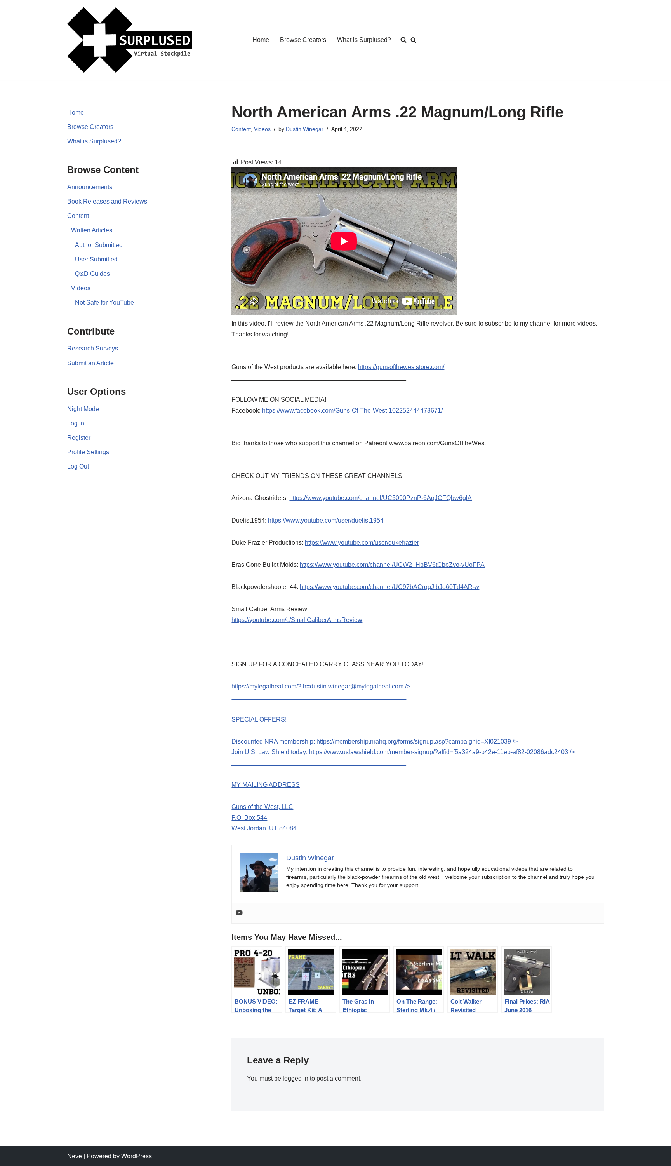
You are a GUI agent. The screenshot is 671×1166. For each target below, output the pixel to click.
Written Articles (91, 230)
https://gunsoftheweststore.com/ (401, 367)
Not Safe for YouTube (104, 302)
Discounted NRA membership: (273, 741)
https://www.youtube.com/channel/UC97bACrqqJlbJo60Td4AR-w (389, 587)
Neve (74, 1156)
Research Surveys (92, 348)
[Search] (413, 40)
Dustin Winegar (304, 129)
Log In (75, 423)
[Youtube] (239, 913)
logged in (295, 1078)
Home (260, 40)
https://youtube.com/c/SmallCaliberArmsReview (296, 620)
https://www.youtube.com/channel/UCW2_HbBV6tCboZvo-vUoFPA (392, 564)
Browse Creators (303, 40)
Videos (80, 288)
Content (78, 216)
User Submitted (96, 259)
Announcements (89, 187)
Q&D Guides (92, 273)
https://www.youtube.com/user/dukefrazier (362, 542)
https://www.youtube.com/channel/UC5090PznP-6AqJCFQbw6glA (380, 498)
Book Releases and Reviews (107, 201)
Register (78, 437)
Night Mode (83, 409)
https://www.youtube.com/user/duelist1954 (326, 520)
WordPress (136, 1156)
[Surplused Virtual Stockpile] (129, 40)
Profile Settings (88, 452)
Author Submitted (99, 245)
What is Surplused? (364, 40)
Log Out (78, 466)
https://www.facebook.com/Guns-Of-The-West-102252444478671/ (352, 410)
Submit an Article (90, 363)
